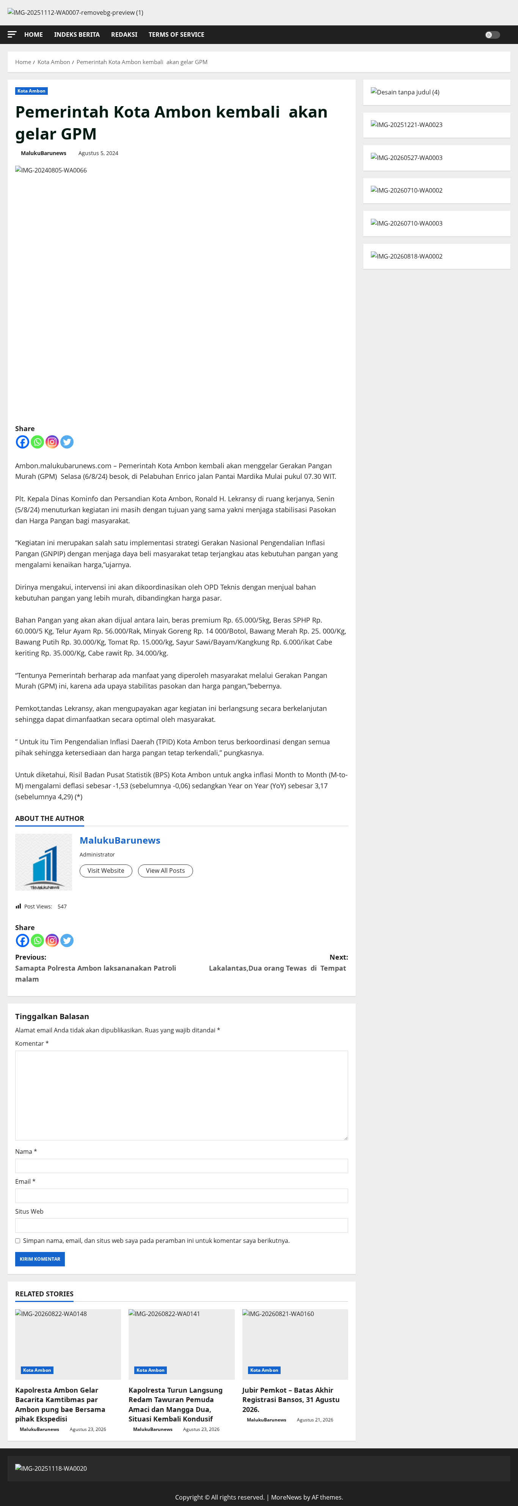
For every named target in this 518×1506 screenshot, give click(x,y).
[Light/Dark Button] (492, 34)
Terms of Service (176, 34)
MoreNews (286, 1497)
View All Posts (165, 870)
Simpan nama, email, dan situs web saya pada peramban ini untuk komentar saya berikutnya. (156, 1240)
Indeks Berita (77, 34)
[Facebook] (22, 442)
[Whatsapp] (37, 442)
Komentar (32, 1043)
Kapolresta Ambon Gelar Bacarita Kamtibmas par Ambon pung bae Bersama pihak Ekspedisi (60, 1404)
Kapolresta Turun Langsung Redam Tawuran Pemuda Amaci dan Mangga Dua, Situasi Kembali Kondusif (176, 1404)
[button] (12, 34)
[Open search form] (508, 34)
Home (33, 34)
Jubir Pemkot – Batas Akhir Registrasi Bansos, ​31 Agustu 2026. (291, 1399)
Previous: (95, 968)
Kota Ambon (31, 91)
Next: (278, 962)
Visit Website (106, 870)
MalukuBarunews (43, 153)
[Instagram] (52, 442)
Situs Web (29, 1211)
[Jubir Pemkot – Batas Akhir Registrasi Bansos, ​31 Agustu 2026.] (295, 1344)
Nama (26, 1151)
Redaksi (124, 34)
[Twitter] (67, 442)
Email (25, 1181)
